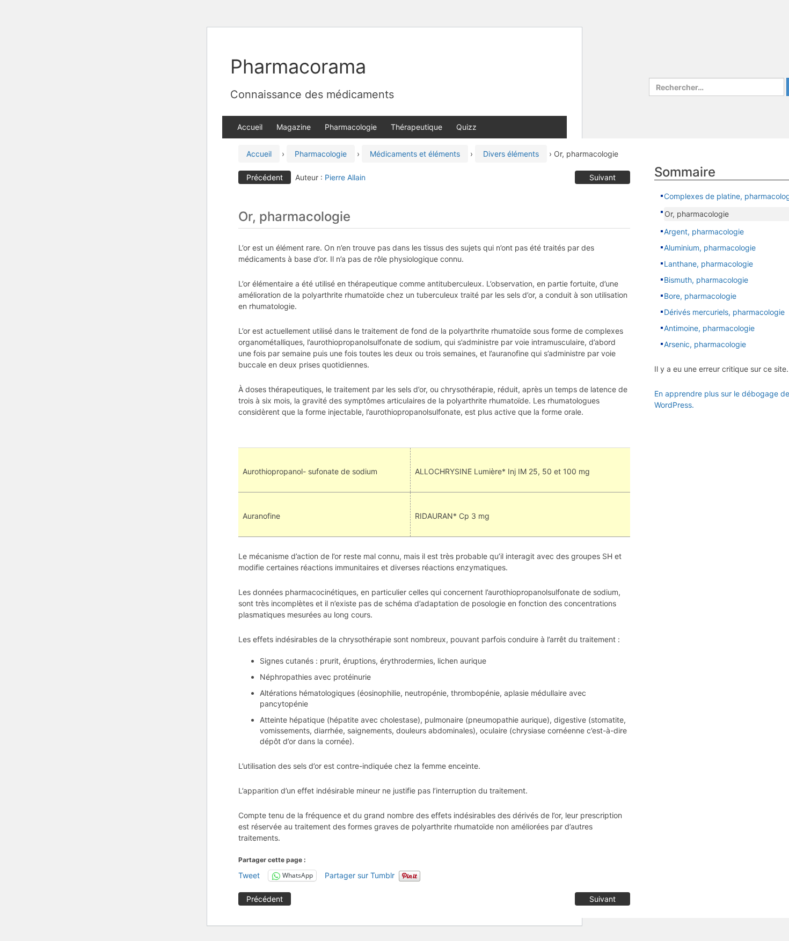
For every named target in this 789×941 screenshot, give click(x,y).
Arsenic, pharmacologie (705, 344)
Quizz (466, 126)
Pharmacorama (298, 66)
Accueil (249, 126)
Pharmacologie (351, 126)
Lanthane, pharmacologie (708, 263)
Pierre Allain (345, 177)
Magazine (293, 126)
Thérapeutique (416, 126)
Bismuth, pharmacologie (706, 279)
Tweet (249, 875)
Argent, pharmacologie (704, 231)
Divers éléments (511, 153)
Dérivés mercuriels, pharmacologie (724, 312)
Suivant (602, 177)
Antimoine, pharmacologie (709, 328)
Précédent (264, 177)
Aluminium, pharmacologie (710, 247)
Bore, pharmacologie (700, 295)
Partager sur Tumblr (359, 875)
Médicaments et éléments (415, 153)
